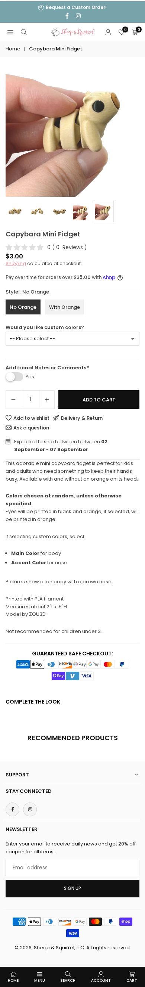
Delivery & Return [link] (82, 418)
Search (67, 980)
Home (13, 48)
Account (101, 980)
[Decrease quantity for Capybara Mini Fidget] (13, 400)
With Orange (64, 307)
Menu (39, 980)
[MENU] (10, 32)
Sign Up (72, 888)
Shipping (16, 263)
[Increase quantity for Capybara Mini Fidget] (46, 400)
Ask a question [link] (31, 428)
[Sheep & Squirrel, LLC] (73, 31)
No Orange (23, 307)
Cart (131, 980)
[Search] (23, 32)
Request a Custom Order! (76, 7)
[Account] (108, 32)
